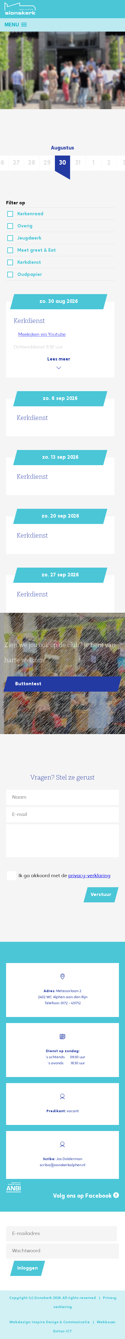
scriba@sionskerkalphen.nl (62, 1165)
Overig (24, 226)
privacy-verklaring (89, 876)
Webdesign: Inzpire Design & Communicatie (49, 1322)
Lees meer (58, 359)
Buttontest (28, 684)
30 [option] (62, 162)
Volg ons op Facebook (83, 1196)
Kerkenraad (30, 214)
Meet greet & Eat (36, 250)
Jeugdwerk (29, 238)
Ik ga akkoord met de (64, 876)
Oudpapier (29, 275)
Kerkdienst (29, 262)
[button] (16, 25)
